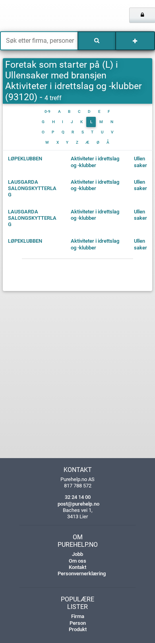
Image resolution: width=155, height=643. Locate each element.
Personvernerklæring (82, 573)
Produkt (78, 629)
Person (78, 623)
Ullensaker (140, 162)
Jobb (77, 554)
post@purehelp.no (78, 504)
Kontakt (77, 567)
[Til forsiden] (32, 16)
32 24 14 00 (78, 497)
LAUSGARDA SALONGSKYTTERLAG (32, 188)
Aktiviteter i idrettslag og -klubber (95, 162)
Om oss (77, 561)
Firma (77, 616)
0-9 (47, 111)
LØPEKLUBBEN (25, 159)
